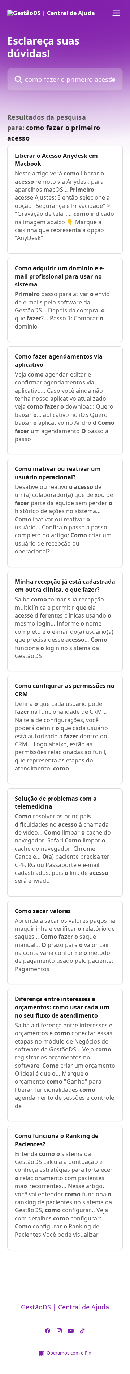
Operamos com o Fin (69, 1352)
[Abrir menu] (116, 13)
